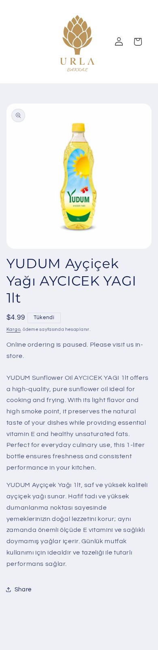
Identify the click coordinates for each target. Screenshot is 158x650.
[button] (137, 41)
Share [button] (23, 589)
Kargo (13, 329)
